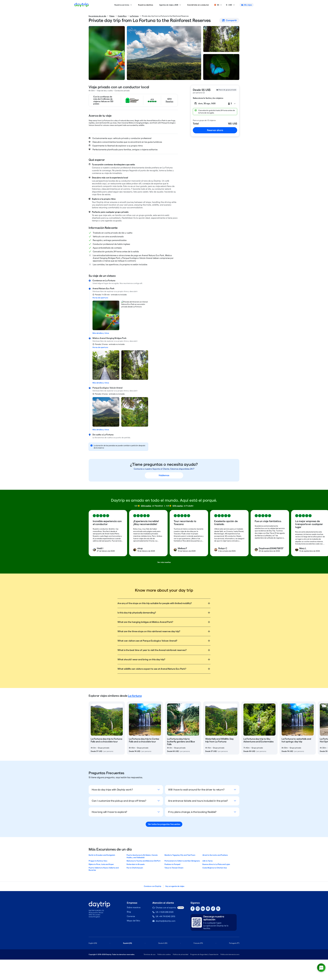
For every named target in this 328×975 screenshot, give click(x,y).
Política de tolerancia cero (230, 954)
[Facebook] (193, 908)
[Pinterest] (208, 908)
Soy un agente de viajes (174, 886)
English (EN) (93, 943)
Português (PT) (234, 943)
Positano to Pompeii (172, 864)
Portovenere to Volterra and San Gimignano (182, 861)
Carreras (131, 916)
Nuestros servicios (121, 5)
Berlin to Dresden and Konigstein (102, 855)
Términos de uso (149, 954)
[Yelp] (218, 908)
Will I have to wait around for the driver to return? (196, 789)
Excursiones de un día (97, 16)
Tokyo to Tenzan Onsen (174, 868)
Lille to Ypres (207, 861)
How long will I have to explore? (109, 812)
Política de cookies (164, 954)
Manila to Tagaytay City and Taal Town (180, 855)
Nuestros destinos (145, 5)
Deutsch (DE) (162, 943)
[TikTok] (213, 908)
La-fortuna (135, 695)
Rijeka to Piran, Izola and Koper (101, 864)
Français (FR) (198, 943)
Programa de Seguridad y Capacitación (204, 954)
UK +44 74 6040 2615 (165, 916)
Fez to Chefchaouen (135, 868)
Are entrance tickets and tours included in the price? (198, 800)
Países (111, 16)
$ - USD (229, 5)
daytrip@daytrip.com (165, 921)
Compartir (231, 20)
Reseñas (169, 101)
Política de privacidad (180, 954)
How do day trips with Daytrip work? (112, 789)
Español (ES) (127, 943)
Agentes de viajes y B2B (168, 5)
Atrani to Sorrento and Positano (215, 855)
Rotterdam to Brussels (136, 864)
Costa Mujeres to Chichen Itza (214, 868)
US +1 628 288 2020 (165, 912)
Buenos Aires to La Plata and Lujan (216, 864)
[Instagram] (198, 908)
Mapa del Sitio (133, 921)
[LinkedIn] (203, 908)
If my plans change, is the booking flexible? (192, 812)
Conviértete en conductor (198, 5)
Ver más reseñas (164, 562)
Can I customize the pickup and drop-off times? (119, 800)
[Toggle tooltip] (204, 93)
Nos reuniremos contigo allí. (131, 283)
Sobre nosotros (133, 907)
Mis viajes (248, 5)
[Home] (81, 5)
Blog (129, 912)
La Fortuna (134, 16)
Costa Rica (122, 16)
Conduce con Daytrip (152, 886)
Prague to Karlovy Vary (98, 861)
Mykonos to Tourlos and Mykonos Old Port (143, 861)
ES (218, 5)
